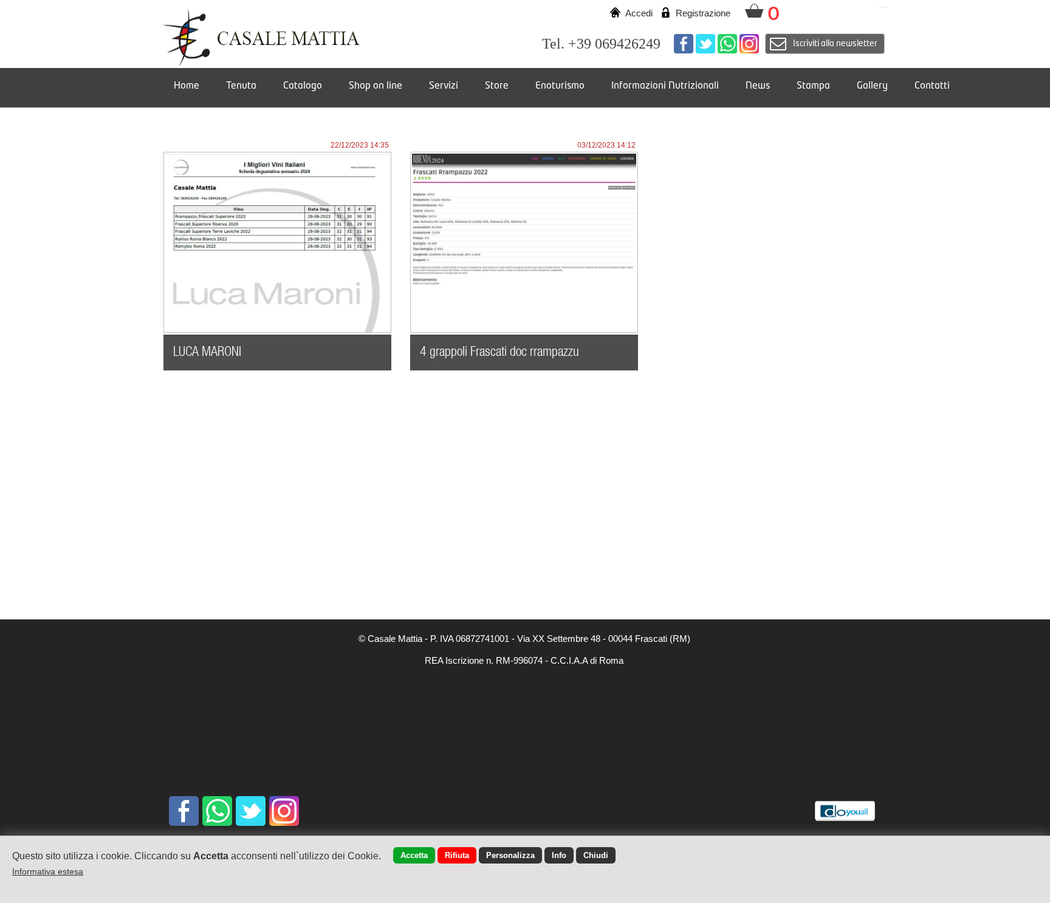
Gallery (872, 86)
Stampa (813, 86)
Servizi (443, 86)
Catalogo (302, 86)
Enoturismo (560, 86)
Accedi (639, 13)
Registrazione (703, 13)
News (758, 86)
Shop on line (375, 86)
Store (497, 86)
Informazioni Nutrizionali (665, 86)
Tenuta (241, 86)
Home (186, 86)
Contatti (932, 86)
